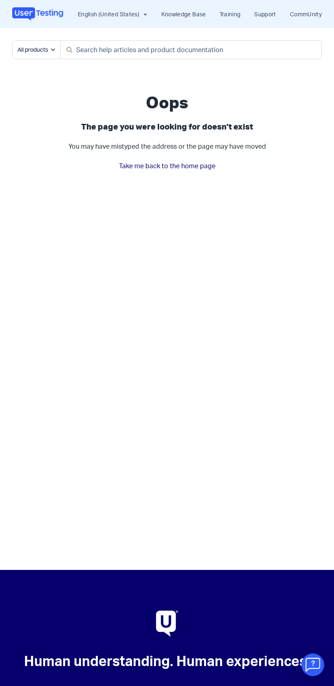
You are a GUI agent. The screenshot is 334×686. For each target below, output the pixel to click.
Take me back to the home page (167, 166)
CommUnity (306, 14)
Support (265, 14)
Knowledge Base (183, 14)
